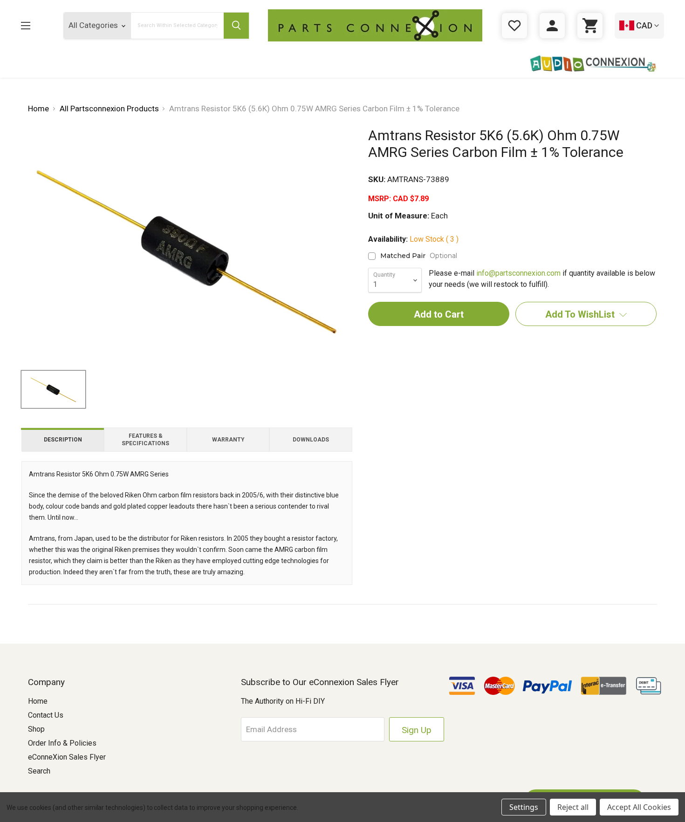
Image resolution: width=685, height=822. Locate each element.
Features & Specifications (145, 440)
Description (63, 439)
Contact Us (45, 715)
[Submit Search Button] (236, 26)
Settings (523, 807)
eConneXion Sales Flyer (67, 757)
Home (38, 701)
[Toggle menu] (33, 25)
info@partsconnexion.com (518, 273)
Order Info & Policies (62, 743)
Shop (36, 729)
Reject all (573, 807)
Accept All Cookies (639, 807)
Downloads (311, 439)
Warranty (228, 439)
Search (39, 771)
